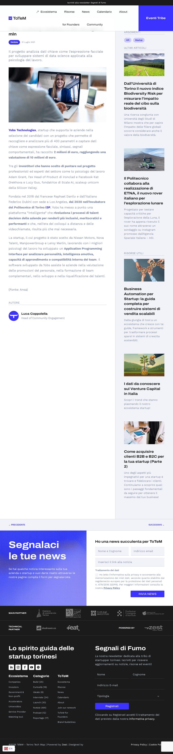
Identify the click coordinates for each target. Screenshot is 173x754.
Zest (64, 744)
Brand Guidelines (67, 722)
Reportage (38, 718)
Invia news (147, 594)
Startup (139, 40)
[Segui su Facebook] (25, 667)
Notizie (14, 42)
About (123, 11)
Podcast (37, 712)
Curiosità (37, 687)
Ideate (36, 692)
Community (95, 24)
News (86, 11)
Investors (14, 687)
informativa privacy (141, 718)
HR (127, 40)
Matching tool (16, 717)
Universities (15, 706)
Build (35, 682)
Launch (37, 702)
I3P (47, 207)
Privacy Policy (112, 588)
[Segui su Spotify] (38, 667)
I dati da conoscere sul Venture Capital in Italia (142, 389)
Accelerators (15, 701)
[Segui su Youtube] (31, 667)
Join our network (67, 707)
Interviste (38, 697)
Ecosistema (49, 11)
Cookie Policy (156, 744)
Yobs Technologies (22, 130)
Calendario (104, 11)
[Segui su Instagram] (18, 667)
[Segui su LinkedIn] (11, 667)
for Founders (71, 24)
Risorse (69, 11)
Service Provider (17, 711)
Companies (14, 682)
